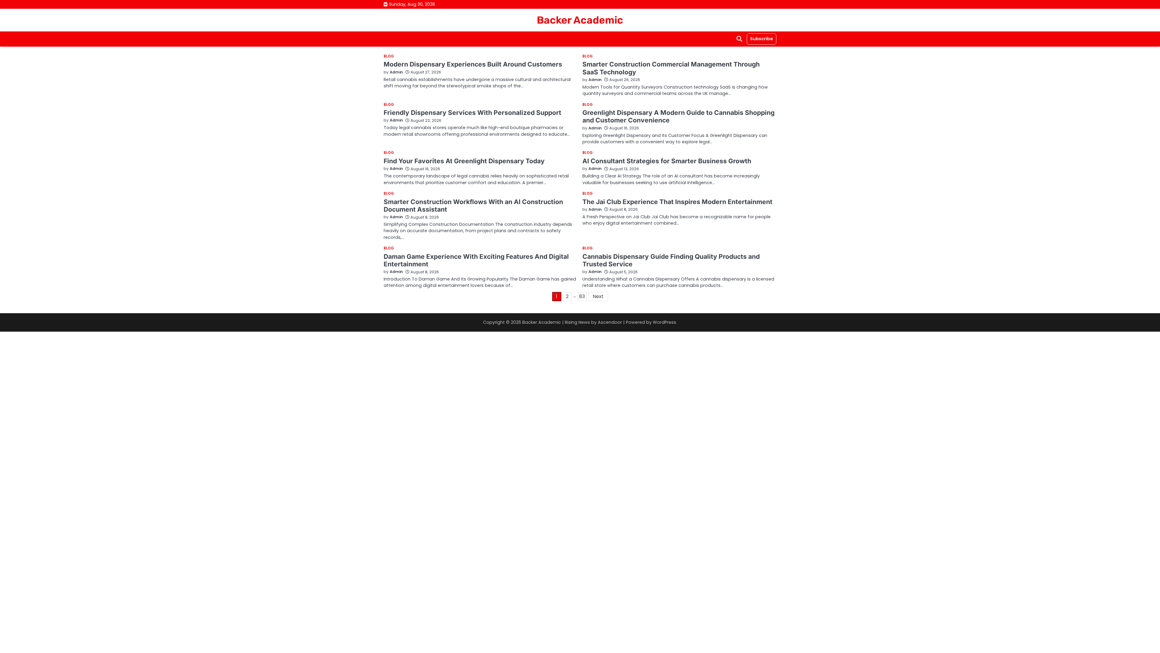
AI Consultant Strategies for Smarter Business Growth (666, 161)
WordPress (664, 322)
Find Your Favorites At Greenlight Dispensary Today (464, 161)
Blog (389, 56)
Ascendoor (610, 322)
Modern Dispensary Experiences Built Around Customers (473, 64)
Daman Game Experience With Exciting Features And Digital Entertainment (476, 260)
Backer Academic (580, 20)
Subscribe (761, 39)
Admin (396, 72)
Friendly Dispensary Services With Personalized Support (472, 112)
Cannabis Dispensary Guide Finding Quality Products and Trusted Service (671, 260)
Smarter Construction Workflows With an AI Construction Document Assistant (473, 205)
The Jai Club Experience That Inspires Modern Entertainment (677, 202)
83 (582, 296)
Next (598, 296)
